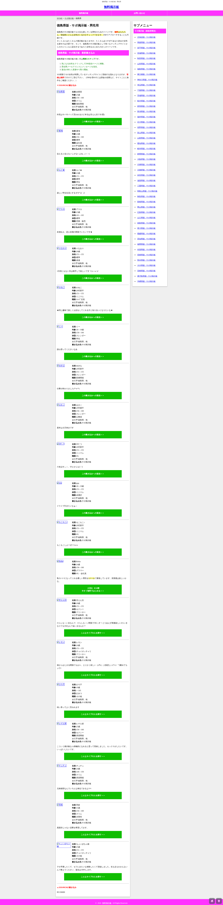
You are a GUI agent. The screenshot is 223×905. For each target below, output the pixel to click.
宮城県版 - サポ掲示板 (146, 53)
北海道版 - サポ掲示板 (146, 37)
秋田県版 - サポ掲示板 (146, 58)
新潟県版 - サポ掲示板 (146, 111)
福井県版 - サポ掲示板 (146, 117)
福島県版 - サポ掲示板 (146, 69)
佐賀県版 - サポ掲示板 (146, 250)
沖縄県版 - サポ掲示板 (146, 281)
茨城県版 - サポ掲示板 (146, 96)
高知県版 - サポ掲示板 (146, 239)
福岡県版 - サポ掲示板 (146, 244)
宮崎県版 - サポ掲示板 (146, 271)
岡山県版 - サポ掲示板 (146, 207)
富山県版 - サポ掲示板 (146, 133)
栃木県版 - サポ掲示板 (146, 101)
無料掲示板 (111, 7)
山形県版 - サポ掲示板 (146, 64)
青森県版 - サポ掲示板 (146, 42)
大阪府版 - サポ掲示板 (146, 159)
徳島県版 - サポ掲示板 (146, 223)
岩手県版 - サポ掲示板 (146, 48)
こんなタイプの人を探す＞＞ (93, 633)
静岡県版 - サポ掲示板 (146, 154)
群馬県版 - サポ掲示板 (146, 106)
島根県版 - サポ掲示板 (146, 202)
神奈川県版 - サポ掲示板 (147, 80)
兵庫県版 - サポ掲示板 (146, 165)
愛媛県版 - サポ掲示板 (146, 234)
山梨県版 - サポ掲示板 (146, 138)
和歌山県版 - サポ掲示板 (147, 191)
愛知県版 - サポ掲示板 (146, 143)
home (212, 901)
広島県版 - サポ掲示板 (146, 212)
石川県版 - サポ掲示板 (146, 122)
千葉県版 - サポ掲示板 (146, 90)
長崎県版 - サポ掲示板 (146, 255)
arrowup (219, 901)
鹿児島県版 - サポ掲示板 (147, 276)
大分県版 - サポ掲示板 (146, 265)
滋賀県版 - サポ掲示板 (146, 181)
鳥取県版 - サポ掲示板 (146, 196)
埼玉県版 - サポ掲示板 (146, 85)
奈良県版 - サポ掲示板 (146, 175)
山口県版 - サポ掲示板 (146, 218)
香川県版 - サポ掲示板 (146, 228)
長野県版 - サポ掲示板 (146, 127)
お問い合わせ (139, 13)
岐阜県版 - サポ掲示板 (146, 149)
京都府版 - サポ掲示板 (146, 170)
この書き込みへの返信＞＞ (93, 121)
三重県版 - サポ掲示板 (146, 186)
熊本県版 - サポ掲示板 (146, 260)
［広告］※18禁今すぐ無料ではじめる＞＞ (93, 589)
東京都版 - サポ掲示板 (146, 74)
